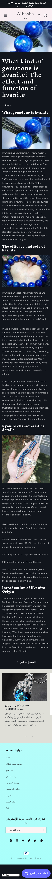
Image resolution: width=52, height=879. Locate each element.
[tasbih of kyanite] (26, 482)
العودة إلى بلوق (27, 662)
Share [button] (8, 105)
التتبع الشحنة (11, 802)
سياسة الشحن (11, 776)
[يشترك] (43, 830)
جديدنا (8, 757)
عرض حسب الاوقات (14, 764)
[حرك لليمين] (32, 736)
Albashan (21, 858)
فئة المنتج (9, 770)
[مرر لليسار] (20, 736)
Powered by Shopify (33, 858)
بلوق (7, 808)
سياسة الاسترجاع (13, 783)
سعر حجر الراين (17, 704)
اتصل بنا (9, 795)
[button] (5, 15)
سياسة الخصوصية (13, 789)
